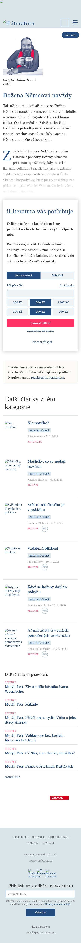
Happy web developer (43, 932)
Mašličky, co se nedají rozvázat (46, 464)
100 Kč (17, 311)
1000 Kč (63, 302)
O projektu (20, 837)
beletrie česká (39, 430)
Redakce (38, 837)
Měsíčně (57, 275)
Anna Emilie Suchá (39, 648)
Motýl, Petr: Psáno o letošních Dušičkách (39, 766)
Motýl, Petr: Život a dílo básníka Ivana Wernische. (36, 689)
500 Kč (40, 302)
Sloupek (10, 731)
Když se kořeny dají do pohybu (47, 589)
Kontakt (48, 843)
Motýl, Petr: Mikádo (21, 704)
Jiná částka (67, 285)
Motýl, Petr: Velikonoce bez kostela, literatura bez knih (35, 738)
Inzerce (32, 843)
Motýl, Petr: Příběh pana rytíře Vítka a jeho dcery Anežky (40, 720)
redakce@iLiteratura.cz (47, 377)
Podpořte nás (58, 837)
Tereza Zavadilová (38, 605)
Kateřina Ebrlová (37, 479)
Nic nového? (38, 422)
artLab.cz (45, 926)
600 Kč (63, 311)
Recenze (33, 485)
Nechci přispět (42, 342)
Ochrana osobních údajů (40, 854)
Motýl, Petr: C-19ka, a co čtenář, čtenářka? (40, 753)
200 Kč (17, 302)
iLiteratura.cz (35, 436)
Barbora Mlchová (38, 523)
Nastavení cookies (40, 861)
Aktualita (35, 441)
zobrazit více (12, 776)
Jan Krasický (35, 561)
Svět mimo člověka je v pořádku (46, 507)
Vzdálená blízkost (43, 548)
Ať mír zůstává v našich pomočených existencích (49, 633)
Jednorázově (23, 275)
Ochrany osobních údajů (57, 904)
